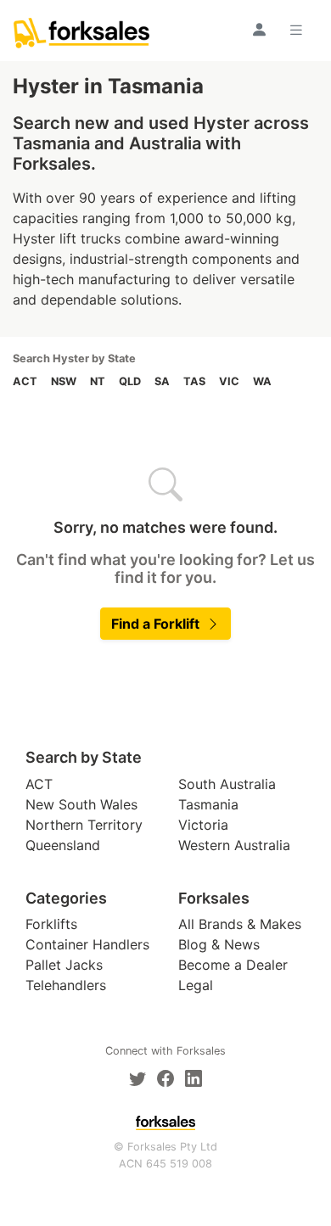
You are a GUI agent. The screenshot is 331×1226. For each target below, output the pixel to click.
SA (162, 381)
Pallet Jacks (64, 964)
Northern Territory (84, 824)
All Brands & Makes (239, 923)
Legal (195, 985)
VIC (229, 381)
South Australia (227, 783)
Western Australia (234, 845)
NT (97, 381)
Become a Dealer (233, 964)
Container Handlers (87, 944)
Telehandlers (65, 985)
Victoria (203, 824)
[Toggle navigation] (298, 30)
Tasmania (208, 804)
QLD (130, 381)
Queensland (62, 845)
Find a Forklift (155, 623)
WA (262, 381)
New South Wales (81, 804)
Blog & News (219, 944)
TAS (194, 381)
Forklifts (51, 923)
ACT (25, 381)
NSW (63, 381)
